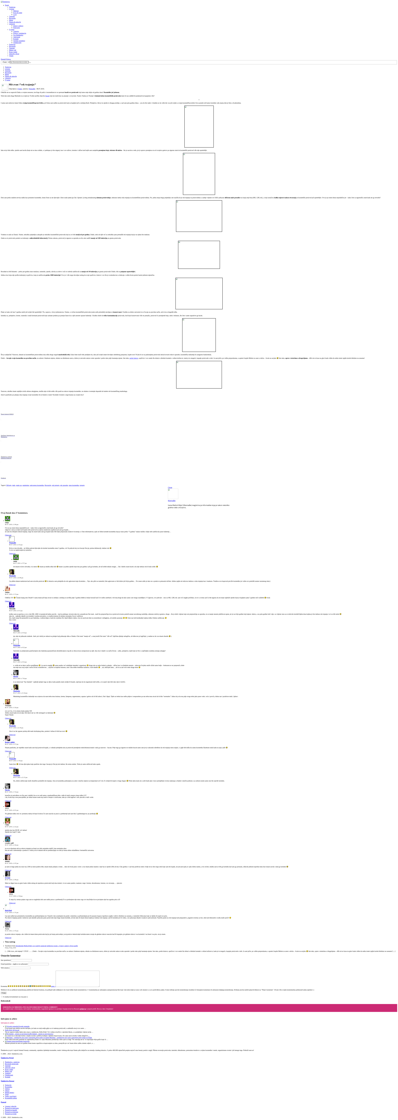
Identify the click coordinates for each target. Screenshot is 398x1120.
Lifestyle (12, 24)
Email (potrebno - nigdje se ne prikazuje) (14, 964)
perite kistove (134, 358)
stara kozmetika (74, 485)
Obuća (7, 1091)
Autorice (16, 31)
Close (170, 487)
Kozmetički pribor (11, 1098)
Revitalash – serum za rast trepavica (41, 1034)
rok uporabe (64, 485)
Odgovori (8, 535)
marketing (25, 485)
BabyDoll (8, 910)
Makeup (16, 11)
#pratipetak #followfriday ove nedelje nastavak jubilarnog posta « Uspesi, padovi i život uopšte (47, 946)
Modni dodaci (9, 1092)
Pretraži (3, 59)
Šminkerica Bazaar (7, 1081)
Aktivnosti (16, 37)
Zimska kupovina (23, 1041)
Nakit (7, 1094)
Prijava (8, 59)
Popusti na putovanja (12, 1108)
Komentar (4, 986)
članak (47, 96)
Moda (11, 20)
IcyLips (7, 878)
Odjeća (7, 1089)
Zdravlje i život (14, 54)
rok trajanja (55, 485)
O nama (11, 29)
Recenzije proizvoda (11, 1064)
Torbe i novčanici (10, 1096)
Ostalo (11, 56)
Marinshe (12, 576)
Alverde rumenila (23, 1026)
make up (19, 485)
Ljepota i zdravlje (10, 1106)
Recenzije (12, 18)
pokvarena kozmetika (37, 485)
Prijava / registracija (19, 33)
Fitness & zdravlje (15, 22)
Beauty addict (10, 742)
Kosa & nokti (17, 13)
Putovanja (16, 28)
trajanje (82, 485)
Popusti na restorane (11, 1112)
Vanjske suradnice (19, 41)
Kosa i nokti (13, 52)
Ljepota (11, 9)
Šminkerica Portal (7, 1058)
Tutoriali (12, 16)
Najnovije (8, 1085)
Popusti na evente (10, 1114)
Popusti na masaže (11, 1110)
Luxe (15, 14)
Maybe (15, 676)
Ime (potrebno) (6, 960)
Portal (7, 5)
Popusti (3, 1102)
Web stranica (5, 968)
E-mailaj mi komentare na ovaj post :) (15, 997)
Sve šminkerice (18, 35)
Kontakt (16, 39)
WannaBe (32, 89)
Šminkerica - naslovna (12, 1062)
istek (13, 485)
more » (53, 986)
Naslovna (12, 7)
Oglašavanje (17, 43)
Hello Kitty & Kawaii (12, 1030)
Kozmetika (8, 1087)
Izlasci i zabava (18, 26)
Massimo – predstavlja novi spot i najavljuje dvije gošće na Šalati (70, 1037)
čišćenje (8, 485)
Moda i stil (12, 50)
